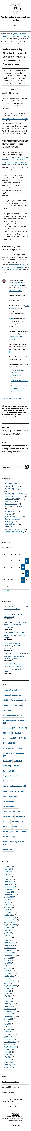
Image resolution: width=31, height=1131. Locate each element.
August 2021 (9, 1019)
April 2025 (8, 907)
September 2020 (10, 1047)
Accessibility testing (12, 499)
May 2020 (8, 1057)
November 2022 (10, 981)
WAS (17, 827)
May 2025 (8, 904)
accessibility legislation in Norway (15, 118)
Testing (20, 816)
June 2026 (8, 871)
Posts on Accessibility (10, 1082)
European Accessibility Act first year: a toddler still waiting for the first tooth (15, 624)
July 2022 (7, 991)
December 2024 (10, 917)
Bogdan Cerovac (10, 406)
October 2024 (9, 922)
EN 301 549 (11, 410)
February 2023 (9, 973)
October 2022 (9, 983)
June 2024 (8, 932)
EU (19, 748)
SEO (20, 811)
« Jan (4, 591)
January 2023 (9, 976)
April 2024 (8, 938)
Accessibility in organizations (16, 488)
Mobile (7, 781)
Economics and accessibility (15, 506)
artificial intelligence (13, 715)
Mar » (9, 591)
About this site (8, 1092)
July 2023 (7, 960)
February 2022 (9, 1004)
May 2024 (8, 935)
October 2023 (9, 953)
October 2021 (9, 1014)
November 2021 (10, 1011)
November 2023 (10, 950)
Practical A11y (10, 524)
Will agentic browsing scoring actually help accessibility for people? (15, 635)
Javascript (9, 771)
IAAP (7, 766)
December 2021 (10, 1009)
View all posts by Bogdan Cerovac (12, 398)
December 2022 (10, 978)
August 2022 (9, 988)
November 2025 (10, 889)
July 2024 (7, 930)
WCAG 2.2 (9, 837)
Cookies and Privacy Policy (10, 1107)
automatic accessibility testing (15, 721)
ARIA (7, 710)
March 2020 (8, 1062)
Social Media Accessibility (14, 532)
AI (6, 700)
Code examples (11, 504)
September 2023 (10, 955)
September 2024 (10, 925)
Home (4, 1076)
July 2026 (7, 869)
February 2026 (9, 882)
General (8, 514)
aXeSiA (22, 728)
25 (23, 580)
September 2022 (10, 986)
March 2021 (8, 1031)
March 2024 (8, 940)
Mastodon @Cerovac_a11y (19, 386)
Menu (15, 25)
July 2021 (7, 1021)
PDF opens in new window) (17, 162)
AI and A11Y (9, 501)
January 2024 (9, 945)
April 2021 (8, 1029)
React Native (10, 796)
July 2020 (7, 1052)
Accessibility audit (12, 690)
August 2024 (9, 927)
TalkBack (8, 816)
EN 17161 (8, 748)
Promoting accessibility (14, 529)
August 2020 (9, 1049)
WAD (10, 415)
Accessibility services (10, 1087)
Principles (8, 527)
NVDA (19, 791)
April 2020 (8, 1059)
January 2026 (9, 884)
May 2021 (8, 1026)
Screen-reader (10, 801)
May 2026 (8, 874)
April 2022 (8, 998)
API (18, 705)
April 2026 (8, 877)
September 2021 (10, 1016)
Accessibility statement (14, 496)
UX (6, 821)
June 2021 (8, 1024)
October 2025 (9, 892)
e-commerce (9, 738)
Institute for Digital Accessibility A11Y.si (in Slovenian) (15, 336)
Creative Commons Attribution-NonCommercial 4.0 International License (15, 1119)
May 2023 (8, 965)
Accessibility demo (12, 486)
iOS (16, 766)
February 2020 (9, 1065)
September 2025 (10, 894)
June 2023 (8, 963)
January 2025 (9, 915)
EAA (5, 410)
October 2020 (9, 1044)
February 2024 (9, 943)
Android (8, 705)
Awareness (9, 728)
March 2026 (8, 879)
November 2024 (10, 920)
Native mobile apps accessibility (12, 520)
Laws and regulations (20, 408)
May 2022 (8, 996)
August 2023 (9, 958)
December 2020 (10, 1039)
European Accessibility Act (16, 413)
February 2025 (9, 912)
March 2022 (8, 1001)
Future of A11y (7, 408)
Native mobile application (15, 786)
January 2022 (9, 1006)
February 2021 (9, 1034)
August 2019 (9, 1067)
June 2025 (8, 902)
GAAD (7, 761)
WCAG (14, 415)
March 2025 (8, 910)
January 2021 (9, 1037)
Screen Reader (10, 806)
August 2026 (9, 866)
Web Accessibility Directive (13, 843)
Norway (5, 415)
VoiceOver (17, 821)
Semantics (9, 811)
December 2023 (10, 948)
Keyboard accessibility (13, 776)
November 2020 (10, 1042)
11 (23, 567)
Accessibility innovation (14, 493)
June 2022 (8, 993)
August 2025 (9, 897)
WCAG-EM (21, 832)
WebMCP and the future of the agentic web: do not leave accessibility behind (16, 656)
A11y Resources (11, 483)
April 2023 (8, 968)
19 (27, 573)
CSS (6, 733)
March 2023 (8, 971)
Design (16, 733)
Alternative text (19, 700)
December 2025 (10, 887)
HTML (18, 761)
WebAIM (8, 849)
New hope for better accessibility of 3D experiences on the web (15, 645)
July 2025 (7, 899)
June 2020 (8, 1054)
